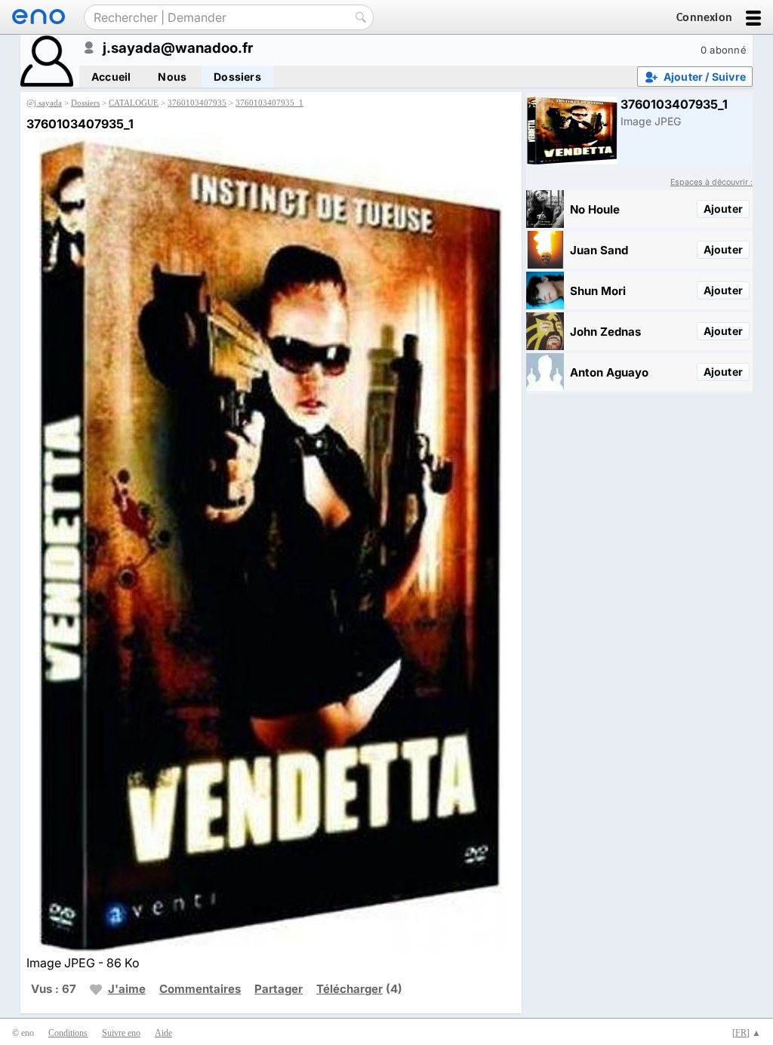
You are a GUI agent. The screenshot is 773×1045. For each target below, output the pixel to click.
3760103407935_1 (269, 102)
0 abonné (724, 50)
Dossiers (237, 76)
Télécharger (349, 989)
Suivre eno (121, 1033)
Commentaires (200, 989)
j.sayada (48, 102)
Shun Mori (598, 291)
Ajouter (723, 208)
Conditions (68, 1033)
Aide (163, 1033)
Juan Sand (599, 250)
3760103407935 (197, 102)
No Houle (595, 209)
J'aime (127, 989)
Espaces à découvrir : (711, 182)
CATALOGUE (134, 102)
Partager (278, 989)
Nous (172, 76)
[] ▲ (746, 1033)
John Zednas (605, 331)
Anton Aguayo (609, 372)
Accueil (111, 76)
